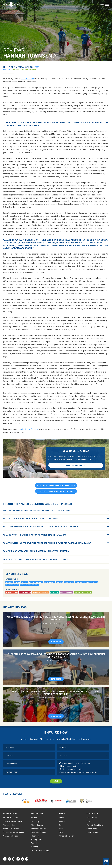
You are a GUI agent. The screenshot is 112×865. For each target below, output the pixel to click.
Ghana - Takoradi (10, 836)
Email (89, 821)
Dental (95, 582)
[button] (107, 4)
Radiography (69, 582)
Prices (61, 818)
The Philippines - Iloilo (40, 592)
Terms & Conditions (95, 825)
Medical (7, 70)
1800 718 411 (92, 818)
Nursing (24, 582)
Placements (37, 814)
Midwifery (9, 582)
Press (61, 828)
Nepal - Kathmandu (11, 828)
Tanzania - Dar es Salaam (24, 70)
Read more (56, 642)
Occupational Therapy (83, 582)
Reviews (62, 821)
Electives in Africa (76, 465)
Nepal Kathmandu (66, 592)
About (62, 814)
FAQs (61, 832)
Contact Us (92, 814)
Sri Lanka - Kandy (12, 592)
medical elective (27, 78)
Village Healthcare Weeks (29, 585)
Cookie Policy (92, 828)
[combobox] (83, 747)
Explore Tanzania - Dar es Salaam (56, 491)
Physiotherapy (49, 582)
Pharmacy (59, 582)
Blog (61, 825)
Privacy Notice (92, 832)
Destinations (10, 814)
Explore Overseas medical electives (56, 485)
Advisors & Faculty (66, 836)
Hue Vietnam (54, 592)
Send (56, 781)
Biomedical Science (35, 582)
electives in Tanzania (29, 429)
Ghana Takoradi (25, 592)
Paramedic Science (12, 585)
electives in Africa (87, 456)
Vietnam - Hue (9, 825)
